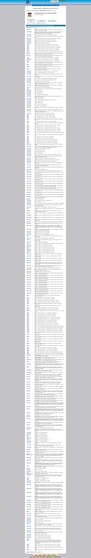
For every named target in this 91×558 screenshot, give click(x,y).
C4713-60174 (29, 279)
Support (49, 554)
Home (36, 554)
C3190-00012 (29, 90)
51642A (28, 114)
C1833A (28, 301)
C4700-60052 (29, 154)
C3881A (28, 320)
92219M (28, 57)
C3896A (28, 330)
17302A (28, 47)
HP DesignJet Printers (35, 10)
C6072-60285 (29, 488)
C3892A (28, 326)
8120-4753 (28, 388)
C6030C (28, 345)
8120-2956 (28, 386)
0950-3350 (28, 393)
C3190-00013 (29, 91)
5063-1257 (28, 55)
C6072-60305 (29, 502)
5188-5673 (28, 424)
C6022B (28, 338)
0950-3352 (28, 398)
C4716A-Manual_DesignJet (30, 473)
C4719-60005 (29, 509)
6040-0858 (28, 210)
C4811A (28, 436)
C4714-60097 (29, 105)
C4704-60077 (29, 107)
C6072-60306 (29, 504)
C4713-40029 (29, 99)
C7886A (28, 479)
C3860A (28, 312)
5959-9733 (28, 219)
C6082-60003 (29, 194)
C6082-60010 (29, 196)
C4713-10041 (29, 223)
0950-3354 (28, 400)
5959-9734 (28, 221)
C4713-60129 (29, 96)
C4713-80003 (29, 522)
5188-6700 (28, 29)
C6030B (28, 343)
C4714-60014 (29, 104)
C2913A (28, 60)
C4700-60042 (29, 457)
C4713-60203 (29, 258)
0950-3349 (28, 390)
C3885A (28, 139)
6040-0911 (28, 212)
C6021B (28, 336)
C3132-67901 (29, 234)
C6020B (28, 334)
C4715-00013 (29, 271)
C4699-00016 (29, 520)
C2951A (28, 64)
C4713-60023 (29, 427)
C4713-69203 (29, 260)
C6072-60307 (29, 506)
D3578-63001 (29, 249)
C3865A (28, 547)
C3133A (28, 239)
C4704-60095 (29, 172)
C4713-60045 (29, 176)
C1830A (28, 297)
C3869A (28, 315)
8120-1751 (28, 381)
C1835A (28, 305)
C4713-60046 (29, 178)
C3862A (28, 540)
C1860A (28, 307)
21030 (28, 208)
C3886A (28, 141)
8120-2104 (28, 384)
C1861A (28, 309)
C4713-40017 (29, 41)
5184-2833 (28, 451)
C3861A (28, 538)
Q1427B (28, 142)
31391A (28, 51)
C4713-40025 (29, 158)
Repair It (31, 20)
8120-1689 (28, 378)
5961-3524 (28, 198)
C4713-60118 (29, 185)
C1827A (28, 130)
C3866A (28, 549)
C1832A (28, 300)
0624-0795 (28, 469)
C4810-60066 (29, 432)
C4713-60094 (29, 269)
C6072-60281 (29, 225)
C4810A (28, 435)
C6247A (28, 88)
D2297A (28, 247)
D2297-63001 (29, 244)
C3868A (28, 314)
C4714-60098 (29, 528)
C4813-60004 (29, 441)
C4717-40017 (29, 164)
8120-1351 (28, 374)
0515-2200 (28, 468)
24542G (28, 50)
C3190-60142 (29, 482)
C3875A (28, 136)
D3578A (28, 252)
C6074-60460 (29, 217)
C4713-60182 (29, 72)
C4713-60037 (29, 255)
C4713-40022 (29, 535)
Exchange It (42, 20)
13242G (28, 44)
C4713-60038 (29, 113)
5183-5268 (28, 449)
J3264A (28, 361)
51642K (28, 126)
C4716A (41, 14)
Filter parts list (29, 27)
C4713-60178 (29, 288)
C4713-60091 (29, 148)
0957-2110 (28, 402)
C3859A (28, 310)
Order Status (54, 554)
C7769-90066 (29, 474)
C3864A (28, 545)
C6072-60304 (29, 500)
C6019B (28, 332)
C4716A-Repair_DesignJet (30, 454)
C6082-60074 (29, 144)
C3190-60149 (29, 79)
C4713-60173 (29, 277)
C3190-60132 (29, 447)
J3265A (28, 429)
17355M (28, 48)
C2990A (28, 66)
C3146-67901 (29, 241)
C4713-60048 (29, 181)
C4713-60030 (29, 102)
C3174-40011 (29, 81)
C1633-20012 (29, 76)
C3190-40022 (29, 204)
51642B (28, 116)
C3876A (28, 138)
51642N (28, 127)
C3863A (28, 544)
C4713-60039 (29, 82)
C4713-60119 (29, 187)
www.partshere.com (29, 10)
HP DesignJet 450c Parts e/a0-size (45, 10)
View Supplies (52, 20)
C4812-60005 (29, 438)
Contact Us (44, 554)
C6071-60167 (29, 442)
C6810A (28, 350)
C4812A (28, 439)
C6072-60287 (29, 496)
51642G (28, 121)
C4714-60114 (29, 372)
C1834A (28, 303)
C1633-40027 (29, 151)
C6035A (28, 347)
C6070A (28, 523)
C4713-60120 (29, 162)
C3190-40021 (29, 530)
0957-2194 (28, 416)
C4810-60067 (29, 433)
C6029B (28, 295)
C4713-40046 (29, 169)
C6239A (28, 511)
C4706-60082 (29, 38)
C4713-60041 (29, 174)
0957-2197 (28, 408)
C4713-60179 (29, 290)
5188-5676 (28, 412)
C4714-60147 (29, 534)
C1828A (28, 132)
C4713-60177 (29, 286)
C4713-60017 (29, 513)
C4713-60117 (29, 110)
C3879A (28, 317)
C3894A (28, 329)
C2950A (28, 62)
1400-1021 (28, 87)
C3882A (28, 321)
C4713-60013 (29, 253)
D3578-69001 (29, 250)
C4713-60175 (29, 281)
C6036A (28, 349)
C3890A (28, 323)
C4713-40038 (29, 101)
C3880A (28, 318)
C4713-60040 (29, 109)
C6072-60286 (29, 492)
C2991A (28, 68)
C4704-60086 (29, 146)
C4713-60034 (29, 471)
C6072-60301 (29, 229)
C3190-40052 (29, 161)
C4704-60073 (29, 231)
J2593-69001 (29, 262)
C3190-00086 (29, 93)
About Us (40, 554)
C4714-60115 (29, 459)
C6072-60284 (29, 484)
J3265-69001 (29, 363)
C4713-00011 (29, 98)
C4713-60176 (29, 284)
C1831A (28, 298)
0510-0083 (28, 159)
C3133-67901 (29, 238)
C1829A (28, 134)
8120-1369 (28, 376)
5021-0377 (28, 170)
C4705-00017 (29, 201)
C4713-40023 (29, 537)
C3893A (28, 327)
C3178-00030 (29, 200)
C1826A (28, 129)
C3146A (28, 243)
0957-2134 (28, 406)
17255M (28, 45)
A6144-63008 (29, 59)
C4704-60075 (29, 203)
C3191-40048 (29, 36)
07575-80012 (29, 515)
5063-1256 (28, 53)
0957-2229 (28, 422)
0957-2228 (28, 418)
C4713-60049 (29, 183)
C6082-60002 (29, 192)
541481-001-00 (29, 31)
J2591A (28, 357)
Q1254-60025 (29, 480)
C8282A (28, 353)
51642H (28, 122)
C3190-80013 (29, 519)
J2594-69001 (29, 359)
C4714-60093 (29, 34)
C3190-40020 (29, 78)
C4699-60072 (29, 94)
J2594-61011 (29, 265)
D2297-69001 (29, 246)
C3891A (28, 324)
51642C (28, 117)
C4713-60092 (29, 267)
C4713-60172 (29, 275)
